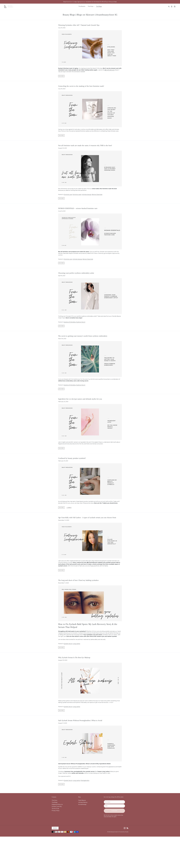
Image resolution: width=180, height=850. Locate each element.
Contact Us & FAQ (57, 806)
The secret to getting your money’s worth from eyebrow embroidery (82, 336)
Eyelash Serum (68, 643)
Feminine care (68, 194)
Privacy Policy (55, 810)
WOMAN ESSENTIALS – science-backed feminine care (77, 208)
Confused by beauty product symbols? (72, 458)
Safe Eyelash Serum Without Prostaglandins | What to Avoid (80, 720)
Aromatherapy (82, 804)
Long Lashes (76, 643)
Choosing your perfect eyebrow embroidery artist (76, 273)
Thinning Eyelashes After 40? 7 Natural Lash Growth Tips (78, 25)
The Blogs (54, 802)
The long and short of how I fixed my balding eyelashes (78, 580)
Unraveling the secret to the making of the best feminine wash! (81, 86)
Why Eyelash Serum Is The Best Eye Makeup (74, 657)
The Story (54, 800)
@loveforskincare (109, 70)
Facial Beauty (82, 800)
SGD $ (55, 828)
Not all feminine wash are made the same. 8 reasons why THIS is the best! (85, 145)
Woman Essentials (97, 194)
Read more (61, 76)
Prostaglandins (85, 780)
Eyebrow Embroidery (70, 322)
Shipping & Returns (57, 804)
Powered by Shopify (123, 831)
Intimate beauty (86, 194)
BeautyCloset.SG (115, 831)
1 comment (69, 507)
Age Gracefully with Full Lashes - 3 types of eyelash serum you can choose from (87, 517)
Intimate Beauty (82, 802)
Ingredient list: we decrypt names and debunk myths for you (80, 399)
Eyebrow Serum (80, 322)
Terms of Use (55, 808)
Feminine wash (77, 194)
